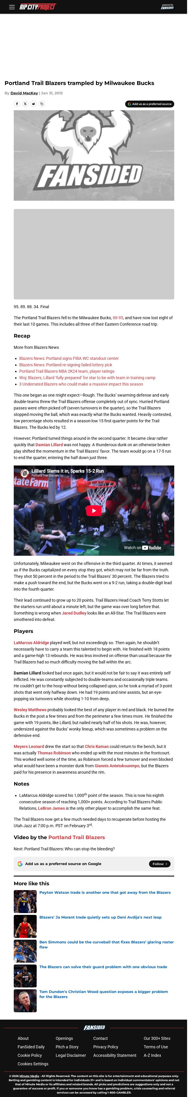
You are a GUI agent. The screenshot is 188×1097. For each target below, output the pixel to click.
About (23, 1038)
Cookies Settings (33, 1063)
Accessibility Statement (114, 1055)
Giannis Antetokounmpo (117, 765)
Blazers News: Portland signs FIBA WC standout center (69, 358)
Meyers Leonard (29, 746)
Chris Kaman (97, 746)
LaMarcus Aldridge (31, 642)
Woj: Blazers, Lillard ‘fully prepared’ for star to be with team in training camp (87, 377)
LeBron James (51, 808)
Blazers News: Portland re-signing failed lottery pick (65, 364)
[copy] (42, 104)
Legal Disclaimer (71, 1055)
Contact (100, 1038)
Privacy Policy (105, 1046)
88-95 (118, 317)
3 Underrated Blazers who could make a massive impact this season (81, 384)
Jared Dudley (74, 613)
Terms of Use (156, 1046)
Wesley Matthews (30, 709)
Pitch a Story (67, 1046)
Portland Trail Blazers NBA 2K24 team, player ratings (66, 371)
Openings (64, 1038)
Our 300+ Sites (157, 1038)
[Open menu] (12, 7)
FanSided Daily (31, 1046)
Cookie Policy (30, 1055)
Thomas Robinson (54, 752)
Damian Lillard (49, 444)
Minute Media (29, 1076)
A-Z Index (152, 1055)
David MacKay (24, 93)
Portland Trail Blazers (76, 837)
